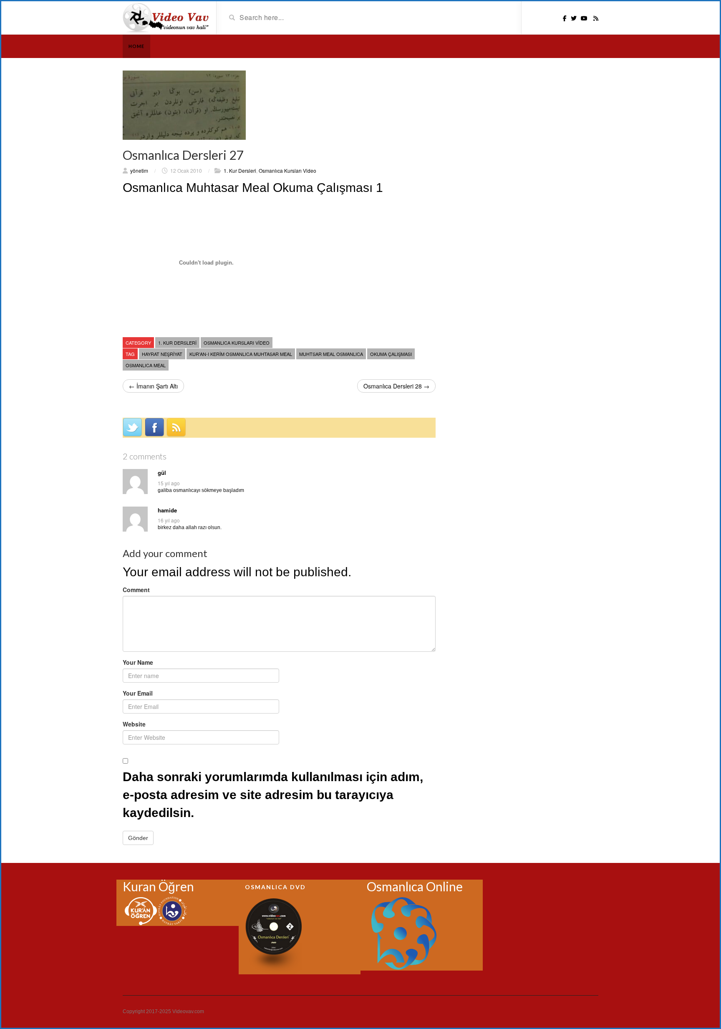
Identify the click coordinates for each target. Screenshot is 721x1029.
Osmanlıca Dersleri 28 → (396, 386)
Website (134, 724)
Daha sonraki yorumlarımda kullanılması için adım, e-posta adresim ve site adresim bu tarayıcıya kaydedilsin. (273, 795)
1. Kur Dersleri (240, 170)
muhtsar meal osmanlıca (331, 354)
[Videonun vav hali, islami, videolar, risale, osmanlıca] (166, 17)
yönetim (139, 170)
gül (162, 473)
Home (136, 46)
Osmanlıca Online (415, 886)
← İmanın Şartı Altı (153, 386)
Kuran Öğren (158, 886)
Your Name (138, 662)
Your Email (138, 693)
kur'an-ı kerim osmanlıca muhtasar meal (240, 354)
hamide (167, 510)
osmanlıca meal (146, 365)
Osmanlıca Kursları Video (287, 170)
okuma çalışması (391, 354)
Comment (136, 589)
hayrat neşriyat (162, 354)
